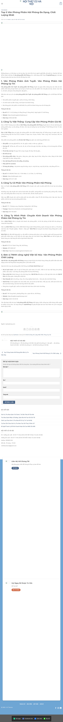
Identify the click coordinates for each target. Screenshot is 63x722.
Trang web (5, 394)
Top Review (4, 10)
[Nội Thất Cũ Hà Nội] (31, 3)
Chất (27, 334)
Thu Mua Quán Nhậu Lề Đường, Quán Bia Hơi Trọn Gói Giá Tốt (18, 417)
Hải (33, 334)
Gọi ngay (18, 718)
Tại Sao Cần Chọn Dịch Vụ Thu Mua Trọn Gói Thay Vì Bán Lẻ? (18, 423)
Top (48, 334)
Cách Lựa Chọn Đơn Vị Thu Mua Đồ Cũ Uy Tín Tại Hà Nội (16, 420)
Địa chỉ (48, 718)
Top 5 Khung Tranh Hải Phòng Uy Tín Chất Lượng (46, 353)
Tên (4, 380)
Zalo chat (39, 718)
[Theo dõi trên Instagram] (58, 708)
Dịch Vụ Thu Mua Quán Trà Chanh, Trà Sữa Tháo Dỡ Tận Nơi (17, 414)
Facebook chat (29, 718)
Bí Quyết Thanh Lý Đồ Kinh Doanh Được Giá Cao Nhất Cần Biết (18, 426)
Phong (45, 334)
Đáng (31, 334)
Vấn (50, 334)
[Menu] (2, 4)
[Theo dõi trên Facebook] (56, 708)
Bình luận (5, 367)
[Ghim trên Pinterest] (35, 329)
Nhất (39, 334)
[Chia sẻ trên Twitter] (30, 329)
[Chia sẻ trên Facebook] (27, 329)
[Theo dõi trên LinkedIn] (60, 708)
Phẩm (42, 334)
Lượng (36, 334)
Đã (29, 334)
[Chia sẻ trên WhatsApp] (24, 329)
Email (4, 387)
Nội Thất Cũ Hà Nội (20, 19)
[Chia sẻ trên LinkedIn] (38, 329)
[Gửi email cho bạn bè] (33, 329)
